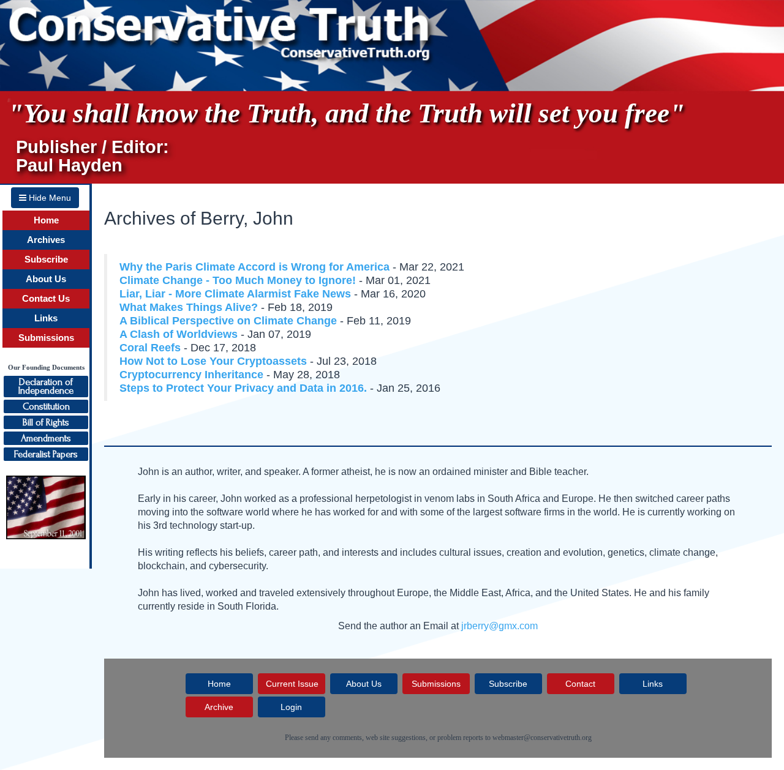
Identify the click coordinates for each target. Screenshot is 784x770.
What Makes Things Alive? (188, 307)
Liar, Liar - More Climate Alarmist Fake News (235, 294)
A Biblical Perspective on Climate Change (228, 321)
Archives (46, 240)
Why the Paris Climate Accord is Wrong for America (254, 267)
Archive (219, 707)
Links (46, 318)
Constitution (46, 406)
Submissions (46, 338)
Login (291, 707)
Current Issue (292, 684)
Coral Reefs (150, 348)
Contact (580, 684)
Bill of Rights (46, 422)
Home (46, 220)
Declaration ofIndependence (46, 386)
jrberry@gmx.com (499, 626)
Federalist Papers (46, 454)
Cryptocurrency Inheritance (191, 374)
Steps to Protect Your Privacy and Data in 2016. (244, 388)
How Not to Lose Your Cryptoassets (213, 361)
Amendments (46, 438)
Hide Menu (48, 198)
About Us (46, 279)
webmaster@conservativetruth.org (542, 737)
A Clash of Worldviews (178, 334)
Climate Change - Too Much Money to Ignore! (237, 280)
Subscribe (46, 259)
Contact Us (46, 299)
